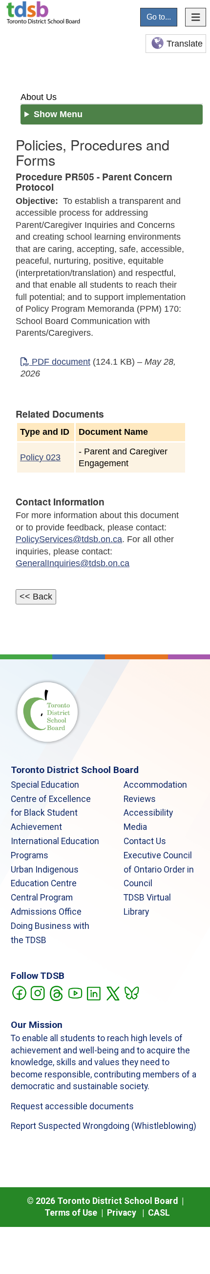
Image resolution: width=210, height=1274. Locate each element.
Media (135, 827)
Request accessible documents (72, 1106)
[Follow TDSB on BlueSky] (131, 992)
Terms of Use (70, 1213)
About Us (39, 97)
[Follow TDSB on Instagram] (37, 992)
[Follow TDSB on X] (113, 992)
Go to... (159, 17)
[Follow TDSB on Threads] (56, 992)
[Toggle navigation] (196, 17)
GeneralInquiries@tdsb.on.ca (72, 563)
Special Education (45, 785)
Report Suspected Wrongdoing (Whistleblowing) (103, 1126)
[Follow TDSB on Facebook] (19, 992)
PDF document (59, 362)
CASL (159, 1213)
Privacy (121, 1213)
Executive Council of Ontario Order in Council (159, 869)
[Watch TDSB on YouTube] (75, 992)
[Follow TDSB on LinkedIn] (93, 992)
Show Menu (58, 114)
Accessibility (148, 813)
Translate (185, 44)
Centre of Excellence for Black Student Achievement (51, 813)
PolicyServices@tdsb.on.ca (69, 539)
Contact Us (145, 841)
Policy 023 (40, 457)
